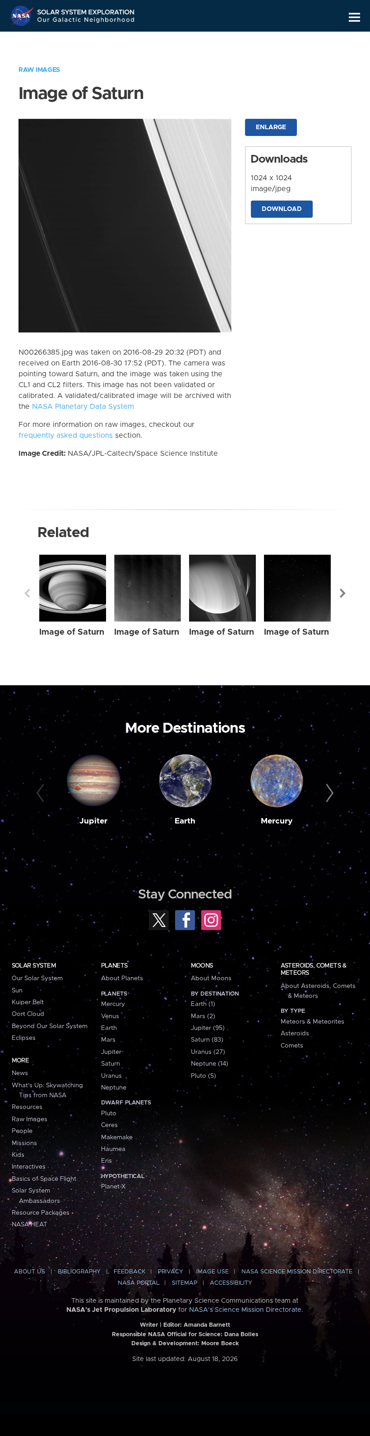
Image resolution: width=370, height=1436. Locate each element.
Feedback (129, 1272)
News (20, 1073)
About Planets (122, 978)
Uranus (111, 1076)
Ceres (109, 1125)
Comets (292, 1046)
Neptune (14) (209, 1064)
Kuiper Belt (28, 1002)
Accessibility (231, 1283)
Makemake (117, 1137)
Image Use (212, 1272)
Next (343, 593)
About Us (29, 1272)
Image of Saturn (71, 632)
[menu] (354, 17)
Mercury (277, 821)
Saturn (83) (207, 1040)
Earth (185, 821)
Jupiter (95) (208, 1028)
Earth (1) (203, 1004)
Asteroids (295, 1033)
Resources (27, 1107)
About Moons (211, 978)
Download (282, 209)
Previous (27, 593)
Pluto (108, 1113)
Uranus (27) (208, 1052)
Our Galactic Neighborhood (86, 21)
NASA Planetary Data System (83, 406)
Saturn (110, 1064)
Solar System (34, 966)
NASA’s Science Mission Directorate (245, 1310)
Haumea (113, 1149)
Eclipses (24, 1038)
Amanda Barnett (207, 1325)
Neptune (113, 1088)
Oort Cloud (28, 1014)
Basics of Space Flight (44, 1179)
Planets (114, 966)
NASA (23, 16)
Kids (18, 1155)
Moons (202, 966)
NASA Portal (138, 1283)
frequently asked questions (65, 435)
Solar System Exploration (86, 10)
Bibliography (79, 1272)
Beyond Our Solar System (50, 1026)
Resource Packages (40, 1213)
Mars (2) (203, 1016)
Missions (24, 1143)
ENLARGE (271, 127)
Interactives (29, 1167)
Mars (108, 1040)
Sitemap (184, 1283)
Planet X (113, 1186)
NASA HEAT (29, 1224)
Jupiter (93, 821)
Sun (17, 990)
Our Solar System (37, 978)
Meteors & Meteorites (312, 1022)
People (22, 1131)
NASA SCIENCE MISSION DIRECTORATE (296, 1272)
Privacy (170, 1272)
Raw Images (39, 70)
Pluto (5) (203, 1076)
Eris (106, 1161)
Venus (110, 1016)
